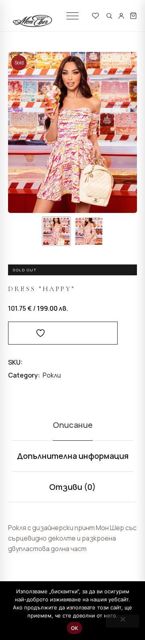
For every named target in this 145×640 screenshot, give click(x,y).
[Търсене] (109, 15)
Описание (73, 424)
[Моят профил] (121, 15)
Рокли (52, 375)
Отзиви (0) (72, 486)
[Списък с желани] (95, 15)
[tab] (72, 425)
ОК (75, 628)
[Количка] (133, 15)
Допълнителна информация (72, 455)
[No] (122, 621)
